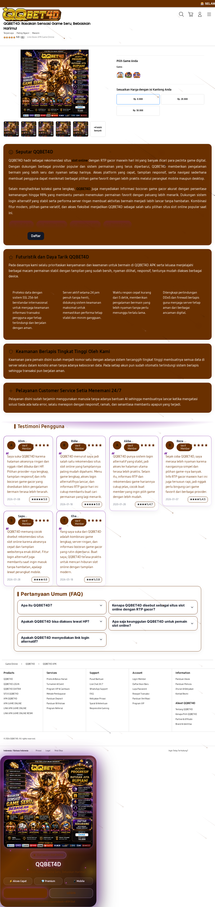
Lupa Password (139, 689)
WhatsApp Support (99, 689)
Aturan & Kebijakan (185, 689)
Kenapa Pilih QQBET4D (186, 714)
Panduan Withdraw (56, 703)
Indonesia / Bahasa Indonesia (16, 751)
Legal (48, 751)
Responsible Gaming (99, 708)
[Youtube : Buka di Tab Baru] (209, 751)
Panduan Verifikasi (141, 698)
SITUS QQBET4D (11, 694)
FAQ (92, 694)
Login (71, 893)
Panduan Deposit (55, 698)
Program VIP (138, 703)
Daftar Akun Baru (140, 684)
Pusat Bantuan (97, 679)
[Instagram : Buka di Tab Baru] (204, 751)
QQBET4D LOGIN (11, 684)
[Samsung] (13, 14)
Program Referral (55, 708)
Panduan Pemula (183, 684)
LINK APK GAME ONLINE (15, 708)
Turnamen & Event (55, 684)
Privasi (38, 751)
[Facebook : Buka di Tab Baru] (192, 751)
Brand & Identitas (184, 724)
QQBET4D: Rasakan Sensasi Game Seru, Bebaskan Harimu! (47, 26)
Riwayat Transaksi (140, 694)
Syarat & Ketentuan (99, 703)
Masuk (17, 236)
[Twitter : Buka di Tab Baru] (198, 751)
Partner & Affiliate (184, 719)
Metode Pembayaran (56, 694)
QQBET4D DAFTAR (12, 689)
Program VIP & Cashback (58, 689)
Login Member (139, 679)
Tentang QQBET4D (184, 709)
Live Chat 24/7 (96, 684)
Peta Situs (59, 751)
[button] (190, 14)
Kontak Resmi (182, 694)
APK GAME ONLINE (13, 703)
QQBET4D (8, 679)
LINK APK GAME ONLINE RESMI (18, 713)
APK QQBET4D (10, 698)
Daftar (36, 236)
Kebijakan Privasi (98, 698)
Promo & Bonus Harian (57, 679)
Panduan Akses (183, 679)
